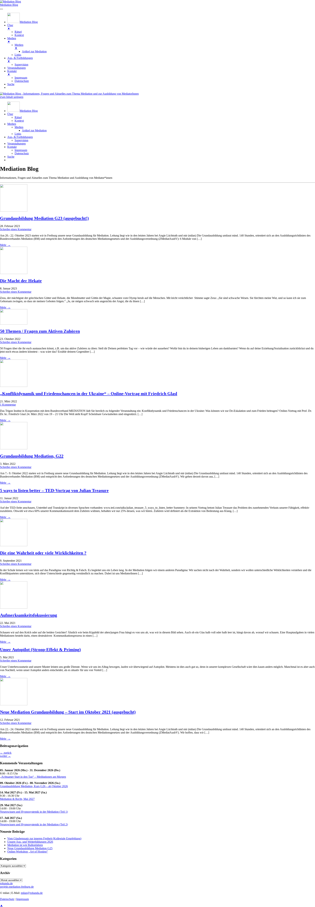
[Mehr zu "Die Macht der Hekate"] (13, 273)
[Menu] (1, 9)
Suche (10, 156)
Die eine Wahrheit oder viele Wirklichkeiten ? (43, 553)
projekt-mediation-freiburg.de (17, 886)
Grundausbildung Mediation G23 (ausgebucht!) (44, 218)
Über (10, 114)
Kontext (19, 120)
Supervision (21, 140)
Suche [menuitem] (10, 84)
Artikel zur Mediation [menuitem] (34, 51)
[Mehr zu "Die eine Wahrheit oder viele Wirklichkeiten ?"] (13, 545)
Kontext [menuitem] (19, 35)
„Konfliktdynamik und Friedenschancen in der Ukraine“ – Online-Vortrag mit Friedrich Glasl (88, 393)
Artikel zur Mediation (34, 130)
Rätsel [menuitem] (18, 31)
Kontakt (12, 146)
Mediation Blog (9, 4)
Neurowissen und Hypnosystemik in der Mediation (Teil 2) (34, 824)
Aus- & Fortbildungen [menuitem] (20, 59)
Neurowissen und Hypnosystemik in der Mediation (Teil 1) (34, 811)
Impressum (21, 150)
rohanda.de (6, 883)
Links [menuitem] (18, 54)
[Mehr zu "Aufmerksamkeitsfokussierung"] (13, 607)
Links (18, 133)
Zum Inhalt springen (11, 96)
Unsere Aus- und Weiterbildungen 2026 (30, 841)
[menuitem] (22, 21)
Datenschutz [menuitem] (22, 80)
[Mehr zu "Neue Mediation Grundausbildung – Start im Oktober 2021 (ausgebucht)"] (13, 704)
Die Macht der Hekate (21, 280)
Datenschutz (22, 153)
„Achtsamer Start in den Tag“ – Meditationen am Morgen (33, 776)
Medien (11, 123)
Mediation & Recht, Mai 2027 (17, 798)
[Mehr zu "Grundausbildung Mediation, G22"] (13, 448)
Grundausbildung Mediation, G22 (31, 456)
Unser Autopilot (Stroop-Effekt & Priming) (40, 649)
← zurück (5, 752)
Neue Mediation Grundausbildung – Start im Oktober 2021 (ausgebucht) (68, 712)
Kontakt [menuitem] (12, 73)
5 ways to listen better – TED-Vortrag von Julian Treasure (54, 490)
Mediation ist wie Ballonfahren (25, 845)
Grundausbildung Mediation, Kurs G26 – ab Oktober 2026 (34, 786)
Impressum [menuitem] (21, 77)
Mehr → (5, 245)
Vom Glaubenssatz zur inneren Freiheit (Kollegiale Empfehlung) (44, 838)
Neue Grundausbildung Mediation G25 (29, 848)
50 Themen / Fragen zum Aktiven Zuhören (40, 331)
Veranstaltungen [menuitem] (16, 67)
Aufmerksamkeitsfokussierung (28, 615)
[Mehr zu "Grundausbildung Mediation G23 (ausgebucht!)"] (13, 210)
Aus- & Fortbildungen (20, 137)
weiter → (5, 756)
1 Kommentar (8, 404)
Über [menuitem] (10, 27)
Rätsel (18, 117)
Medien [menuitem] (11, 40)
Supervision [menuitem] (21, 64)
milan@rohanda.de (32, 892)
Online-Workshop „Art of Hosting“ (27, 851)
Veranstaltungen (16, 143)
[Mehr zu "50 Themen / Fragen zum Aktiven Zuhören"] (13, 323)
